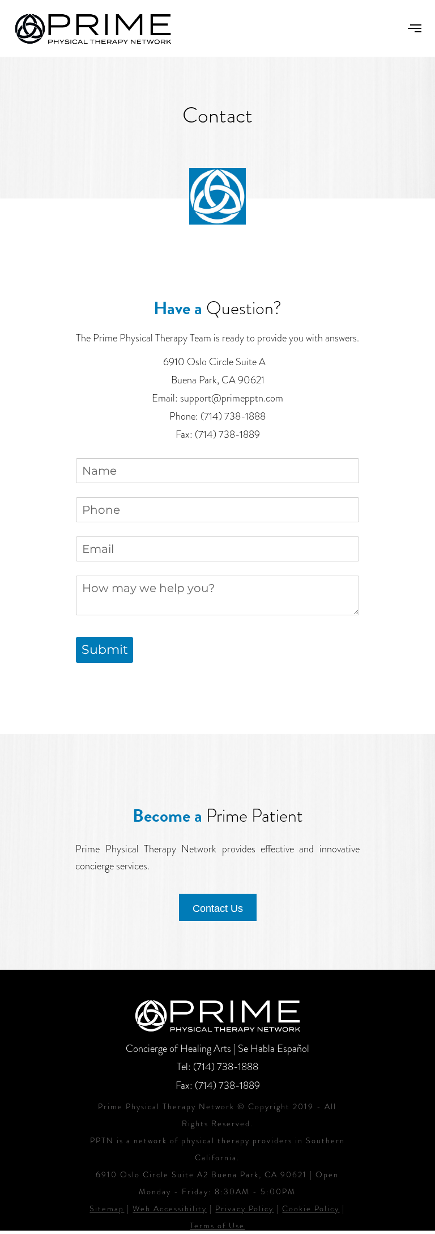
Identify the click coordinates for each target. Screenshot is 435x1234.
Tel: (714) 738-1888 (217, 1066)
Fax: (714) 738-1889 (218, 1085)
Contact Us (218, 908)
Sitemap (106, 1208)
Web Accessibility (170, 1208)
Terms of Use (217, 1225)
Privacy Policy (244, 1208)
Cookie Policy (310, 1208)
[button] (414, 28)
